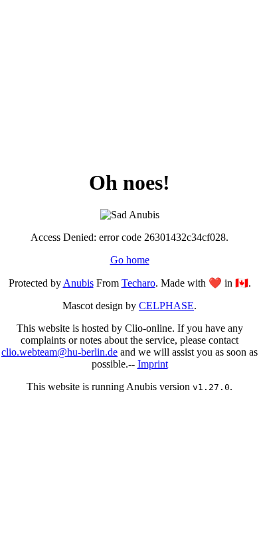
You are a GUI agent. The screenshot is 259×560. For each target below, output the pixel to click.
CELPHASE (166, 305)
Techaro (138, 283)
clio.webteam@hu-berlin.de (59, 352)
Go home (129, 259)
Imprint (152, 364)
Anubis (78, 283)
